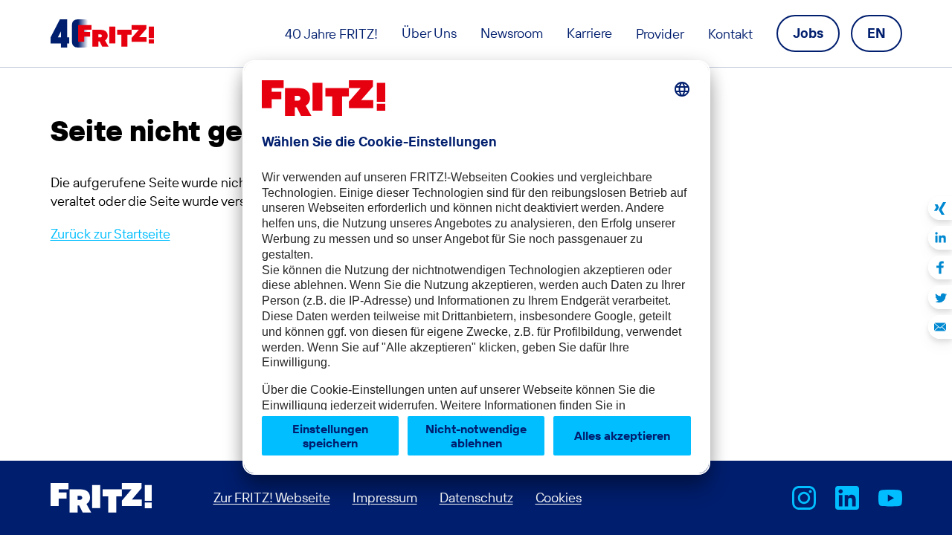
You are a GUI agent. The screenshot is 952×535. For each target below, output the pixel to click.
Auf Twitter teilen (940, 297)
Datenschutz (476, 497)
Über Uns (429, 33)
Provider (660, 33)
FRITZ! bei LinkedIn (847, 498)
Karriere (589, 33)
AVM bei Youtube (890, 498)
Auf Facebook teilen (940, 267)
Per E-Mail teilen (940, 327)
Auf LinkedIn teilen (940, 238)
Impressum (385, 497)
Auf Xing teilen (940, 208)
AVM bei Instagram (804, 498)
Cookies (559, 497)
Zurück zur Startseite (110, 233)
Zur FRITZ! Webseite (271, 497)
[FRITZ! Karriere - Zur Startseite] (102, 33)
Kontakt (730, 33)
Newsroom (511, 33)
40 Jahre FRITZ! (331, 33)
